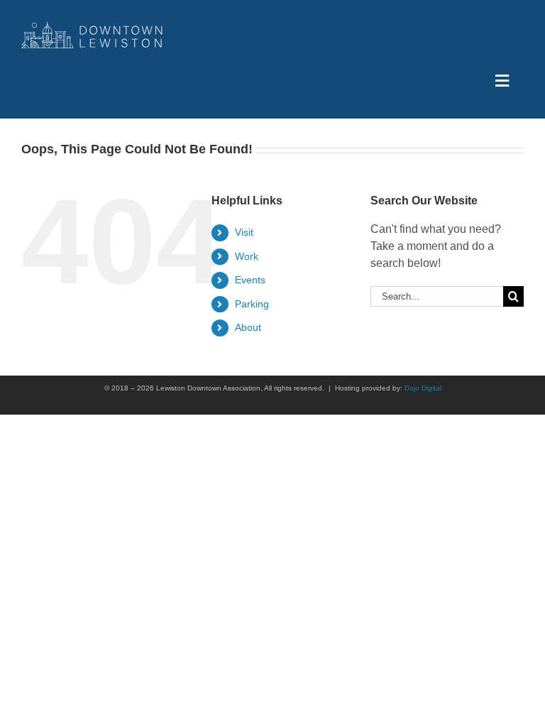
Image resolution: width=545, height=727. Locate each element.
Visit (244, 232)
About (248, 327)
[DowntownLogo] (92, 27)
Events (250, 279)
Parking (252, 304)
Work (246, 256)
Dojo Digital (422, 388)
